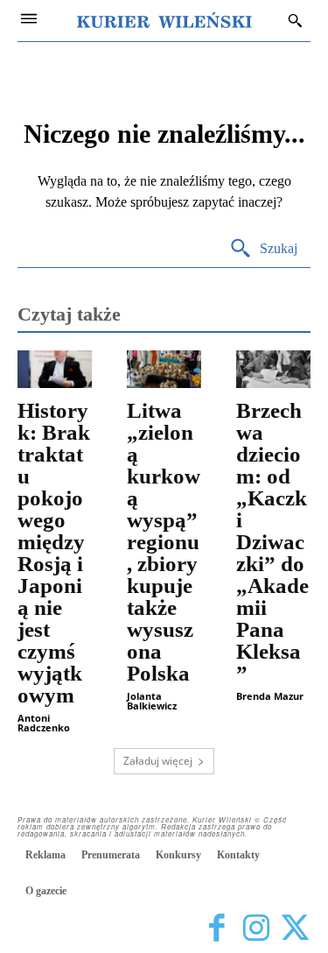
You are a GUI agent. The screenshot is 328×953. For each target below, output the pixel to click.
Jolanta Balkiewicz (152, 700)
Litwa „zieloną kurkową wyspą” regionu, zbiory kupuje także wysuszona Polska (163, 542)
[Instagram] (256, 929)
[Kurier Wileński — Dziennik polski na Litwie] (164, 20)
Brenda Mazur (270, 695)
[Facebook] (216, 929)
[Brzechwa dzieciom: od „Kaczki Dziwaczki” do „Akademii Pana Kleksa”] (273, 369)
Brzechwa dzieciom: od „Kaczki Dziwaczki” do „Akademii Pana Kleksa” (272, 542)
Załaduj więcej (157, 760)
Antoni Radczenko (43, 722)
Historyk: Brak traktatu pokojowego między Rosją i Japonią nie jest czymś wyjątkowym (53, 553)
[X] (295, 929)
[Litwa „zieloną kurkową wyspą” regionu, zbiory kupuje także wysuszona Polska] (164, 369)
